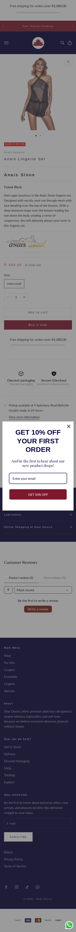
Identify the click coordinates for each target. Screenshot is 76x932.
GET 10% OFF (38, 494)
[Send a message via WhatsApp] (69, 925)
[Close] (69, 426)
